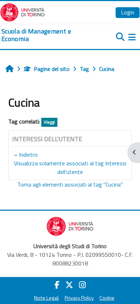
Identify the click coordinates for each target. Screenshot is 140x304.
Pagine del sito (52, 68)
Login (127, 12)
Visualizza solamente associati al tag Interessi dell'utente (70, 167)
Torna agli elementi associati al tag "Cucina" (70, 184)
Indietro (28, 154)
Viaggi (49, 122)
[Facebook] (57, 285)
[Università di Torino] (22, 11)
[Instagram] (82, 285)
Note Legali (46, 298)
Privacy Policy (79, 298)
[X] (69, 285)
